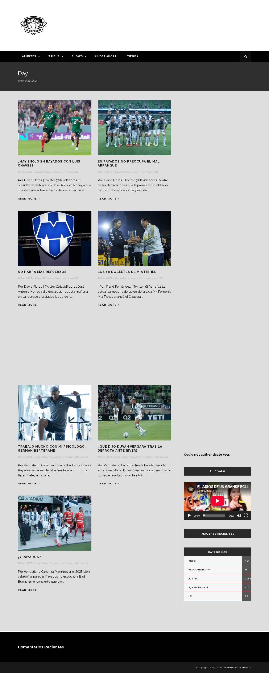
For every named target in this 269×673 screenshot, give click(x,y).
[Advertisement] (175, 24)
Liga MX (193, 578)
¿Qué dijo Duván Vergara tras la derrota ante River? (130, 449)
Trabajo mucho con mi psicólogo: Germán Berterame (52, 449)
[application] (217, 501)
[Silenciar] (239, 515)
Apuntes (29, 56)
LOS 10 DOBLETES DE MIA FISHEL (127, 272)
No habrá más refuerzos (42, 272)
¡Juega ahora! (106, 56)
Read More (27, 198)
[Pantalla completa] (246, 515)
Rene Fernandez (125, 278)
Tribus (53, 56)
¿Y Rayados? (29, 557)
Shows (77, 56)
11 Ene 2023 (25, 171)
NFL (190, 596)
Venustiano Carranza (48, 457)
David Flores (43, 171)
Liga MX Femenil (198, 587)
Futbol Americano (199, 569)
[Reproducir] (189, 515)
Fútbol (192, 560)
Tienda (132, 56)
